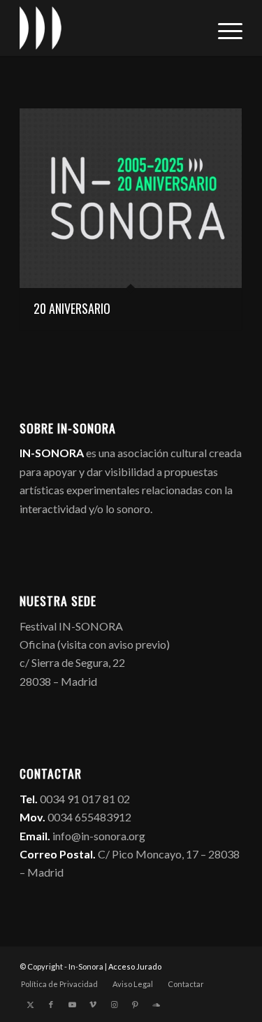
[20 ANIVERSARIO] (131, 198)
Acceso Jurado (134, 966)
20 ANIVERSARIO (72, 308)
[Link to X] (30, 1004)
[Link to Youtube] (71, 1004)
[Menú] (223, 28)
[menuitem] (223, 28)
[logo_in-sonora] (109, 28)
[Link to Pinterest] (134, 1004)
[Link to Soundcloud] (155, 1004)
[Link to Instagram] (113, 1004)
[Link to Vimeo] (92, 1004)
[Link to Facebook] (51, 1004)
